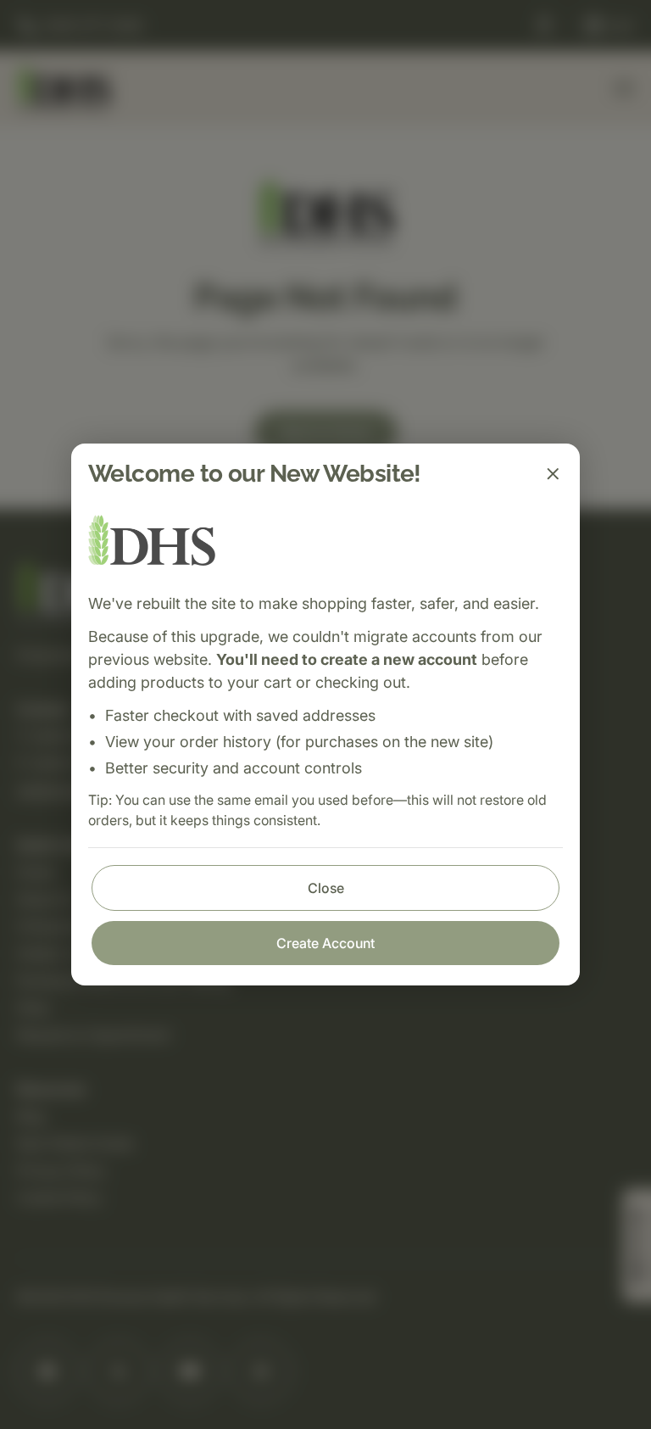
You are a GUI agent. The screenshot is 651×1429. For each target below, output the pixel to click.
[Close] (553, 474)
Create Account (325, 943)
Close (326, 887)
